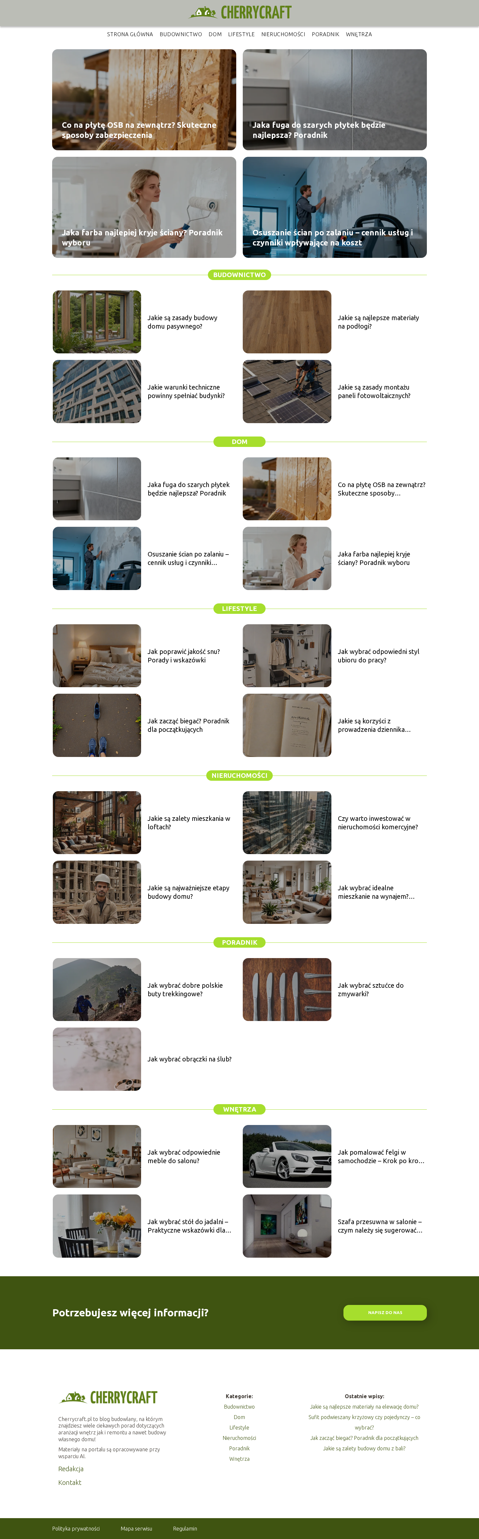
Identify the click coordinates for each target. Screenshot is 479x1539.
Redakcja (71, 1468)
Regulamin (185, 1529)
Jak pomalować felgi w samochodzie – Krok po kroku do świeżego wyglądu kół (382, 1156)
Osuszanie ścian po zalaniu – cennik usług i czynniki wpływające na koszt (333, 237)
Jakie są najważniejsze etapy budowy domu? (188, 892)
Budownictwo (181, 34)
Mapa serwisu (136, 1529)
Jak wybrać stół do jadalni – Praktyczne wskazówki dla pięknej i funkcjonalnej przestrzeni (188, 1226)
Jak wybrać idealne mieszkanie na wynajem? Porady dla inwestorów (373, 892)
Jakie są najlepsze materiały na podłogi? (378, 322)
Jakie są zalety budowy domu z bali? (364, 1448)
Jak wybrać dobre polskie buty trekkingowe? (185, 990)
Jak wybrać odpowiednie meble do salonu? (184, 1156)
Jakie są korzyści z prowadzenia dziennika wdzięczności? (371, 725)
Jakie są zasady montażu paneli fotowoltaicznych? (374, 391)
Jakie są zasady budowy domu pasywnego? (182, 322)
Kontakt (69, 1482)
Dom (215, 34)
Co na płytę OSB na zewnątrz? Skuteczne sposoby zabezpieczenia (139, 129)
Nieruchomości (283, 34)
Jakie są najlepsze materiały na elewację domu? (364, 1407)
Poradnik (326, 34)
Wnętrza (359, 34)
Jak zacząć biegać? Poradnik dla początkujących (188, 725)
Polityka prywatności (76, 1529)
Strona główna (130, 34)
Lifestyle (241, 34)
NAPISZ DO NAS (385, 1312)
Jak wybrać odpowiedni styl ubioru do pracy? (378, 656)
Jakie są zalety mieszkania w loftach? (189, 823)
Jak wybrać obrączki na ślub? (190, 1059)
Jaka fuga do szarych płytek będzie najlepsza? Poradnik (319, 129)
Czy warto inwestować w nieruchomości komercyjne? (378, 823)
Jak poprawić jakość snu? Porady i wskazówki (184, 656)
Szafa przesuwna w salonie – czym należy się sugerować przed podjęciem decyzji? (380, 1226)
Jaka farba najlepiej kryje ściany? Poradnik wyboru (142, 237)
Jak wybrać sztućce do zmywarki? (371, 990)
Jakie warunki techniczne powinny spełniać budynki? (186, 391)
